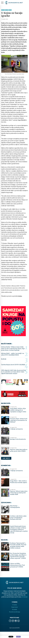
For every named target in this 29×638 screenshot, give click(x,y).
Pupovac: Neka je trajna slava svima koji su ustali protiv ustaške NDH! (18, 492)
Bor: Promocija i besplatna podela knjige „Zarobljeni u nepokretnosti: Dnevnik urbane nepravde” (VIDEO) (18, 556)
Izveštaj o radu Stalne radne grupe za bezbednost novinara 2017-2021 (18, 517)
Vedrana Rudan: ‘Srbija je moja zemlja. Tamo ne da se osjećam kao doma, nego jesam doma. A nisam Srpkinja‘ (13, 348)
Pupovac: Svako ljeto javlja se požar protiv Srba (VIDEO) (18, 450)
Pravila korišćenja (14, 612)
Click (18, 637)
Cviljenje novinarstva (16, 429)
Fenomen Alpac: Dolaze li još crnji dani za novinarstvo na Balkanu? (18, 420)
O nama (14, 604)
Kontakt (14, 609)
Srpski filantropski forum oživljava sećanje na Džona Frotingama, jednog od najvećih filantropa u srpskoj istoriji (19, 529)
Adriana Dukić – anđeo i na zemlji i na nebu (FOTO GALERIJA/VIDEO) (12, 354)
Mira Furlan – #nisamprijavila (15, 506)
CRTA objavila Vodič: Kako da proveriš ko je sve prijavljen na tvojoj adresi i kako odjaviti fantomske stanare (13, 371)
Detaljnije (25, 597)
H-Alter (20, 296)
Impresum (14, 607)
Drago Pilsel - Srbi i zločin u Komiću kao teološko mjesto (18, 481)
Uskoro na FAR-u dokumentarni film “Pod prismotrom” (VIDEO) (17, 565)
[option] (14, 64)
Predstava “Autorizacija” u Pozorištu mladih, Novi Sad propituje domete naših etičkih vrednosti (18, 545)
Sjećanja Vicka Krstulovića (18, 439)
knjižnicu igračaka (6, 79)
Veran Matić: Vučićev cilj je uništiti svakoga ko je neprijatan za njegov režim (18, 410)
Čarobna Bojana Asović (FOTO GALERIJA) (13, 364)
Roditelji (3, 359)
